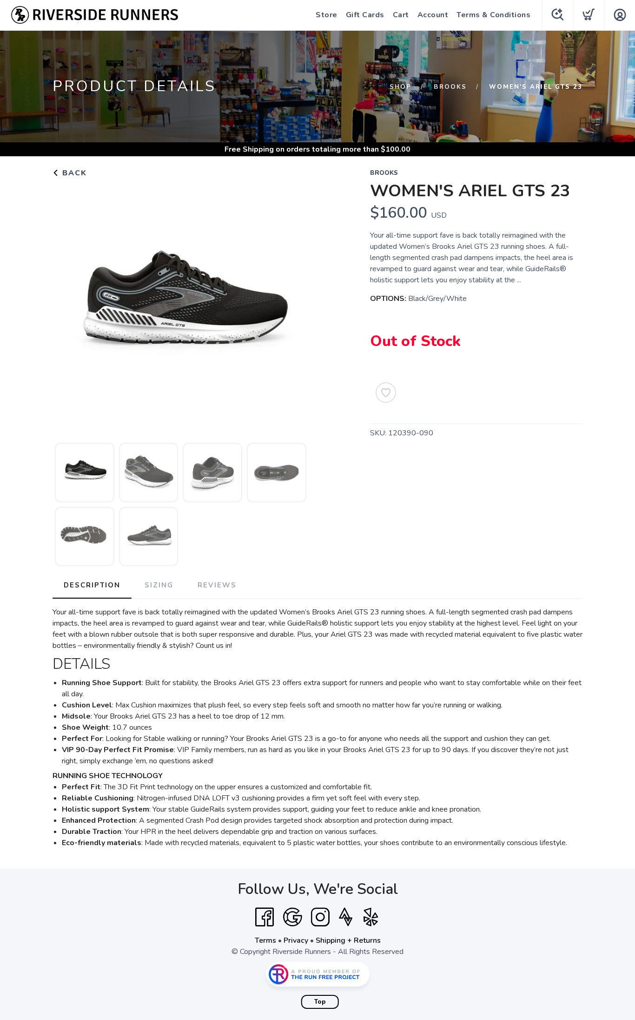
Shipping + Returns (348, 940)
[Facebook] (264, 917)
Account (433, 15)
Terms (265, 940)
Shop (400, 87)
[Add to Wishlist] (386, 392)
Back (73, 173)
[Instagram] (320, 917)
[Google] (292, 917)
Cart (401, 15)
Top (320, 1002)
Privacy (296, 940)
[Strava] (345, 917)
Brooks (450, 87)
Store (326, 15)
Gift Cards (365, 15)
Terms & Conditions (493, 15)
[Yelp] (371, 917)
